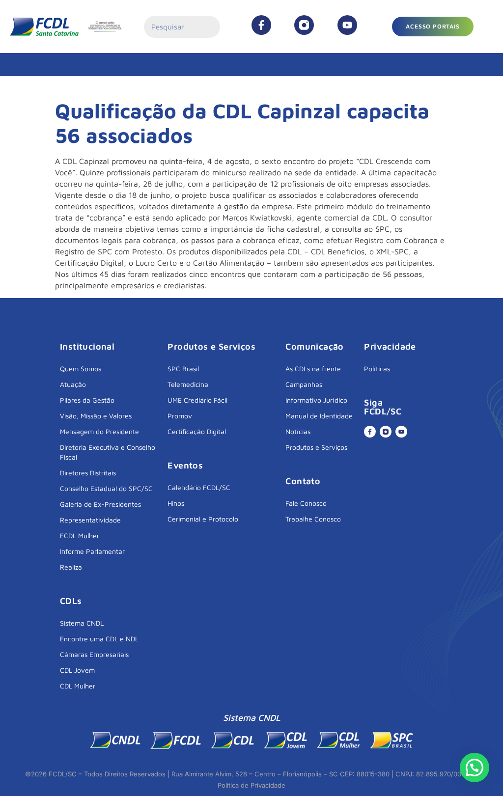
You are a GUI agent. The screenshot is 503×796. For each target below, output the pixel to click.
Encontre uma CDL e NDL (99, 638)
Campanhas (303, 384)
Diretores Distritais (88, 472)
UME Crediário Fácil (197, 400)
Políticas (377, 368)
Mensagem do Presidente (99, 431)
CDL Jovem (77, 670)
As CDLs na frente (313, 368)
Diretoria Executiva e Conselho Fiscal (107, 452)
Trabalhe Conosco (313, 519)
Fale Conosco (306, 503)
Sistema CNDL (82, 623)
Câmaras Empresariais (94, 654)
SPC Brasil (183, 368)
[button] (474, 767)
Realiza (71, 567)
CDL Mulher (77, 686)
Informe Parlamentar (92, 551)
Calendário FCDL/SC (199, 487)
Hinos (176, 503)
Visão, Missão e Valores (96, 416)
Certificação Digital (197, 431)
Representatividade (90, 520)
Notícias (297, 431)
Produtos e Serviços (316, 447)
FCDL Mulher (79, 535)
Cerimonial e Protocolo (203, 519)
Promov (180, 416)
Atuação (73, 384)
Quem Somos (80, 368)
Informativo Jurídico (316, 400)
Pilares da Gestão (87, 400)
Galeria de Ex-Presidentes (100, 504)
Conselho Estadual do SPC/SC (106, 488)
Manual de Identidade (319, 416)
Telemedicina (188, 384)
